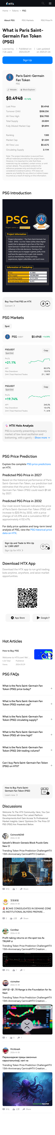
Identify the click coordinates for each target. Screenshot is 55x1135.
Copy (46, 350)
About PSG (9, 20)
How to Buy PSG (10, 651)
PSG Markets (28, 20)
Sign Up (27, 60)
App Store (20, 618)
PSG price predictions (39, 464)
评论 (7, 889)
